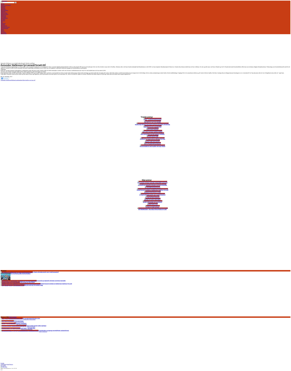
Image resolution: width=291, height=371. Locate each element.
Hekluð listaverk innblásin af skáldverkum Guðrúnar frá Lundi (152, 190)
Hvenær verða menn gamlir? (152, 141)
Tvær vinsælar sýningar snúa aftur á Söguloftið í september (152, 182)
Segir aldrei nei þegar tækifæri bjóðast (152, 132)
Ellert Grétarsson (43, 331)
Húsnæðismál (4, 18)
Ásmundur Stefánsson (6, 80)
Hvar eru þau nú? (31, 80)
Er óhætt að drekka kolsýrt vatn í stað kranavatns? (152, 195)
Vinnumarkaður (4, 10)
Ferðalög (3, 24)
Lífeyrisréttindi (4, 28)
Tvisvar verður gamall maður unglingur (36, 325)
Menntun (3, 21)
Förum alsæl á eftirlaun (152, 129)
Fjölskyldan (3, 17)
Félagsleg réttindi (5, 27)
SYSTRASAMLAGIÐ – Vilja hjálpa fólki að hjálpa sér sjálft (152, 209)
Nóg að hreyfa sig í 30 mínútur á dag (33, 285)
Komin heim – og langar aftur (27, 328)
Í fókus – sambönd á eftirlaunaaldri (152, 119)
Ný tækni (3, 19)
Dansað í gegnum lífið (152, 136)
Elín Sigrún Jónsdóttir (21, 324)
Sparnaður (3, 9)
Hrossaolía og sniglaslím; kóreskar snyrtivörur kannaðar (152, 185)
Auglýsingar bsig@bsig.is (7, 364)
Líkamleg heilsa (4, 14)
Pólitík (2, 30)
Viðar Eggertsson (31, 326)
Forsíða (2, 4)
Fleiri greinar (13, 317)
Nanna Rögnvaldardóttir (26, 329)
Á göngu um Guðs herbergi (152, 207)
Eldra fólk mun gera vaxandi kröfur (152, 127)
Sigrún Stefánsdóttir (19, 322)
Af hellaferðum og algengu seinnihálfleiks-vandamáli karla (53, 330)
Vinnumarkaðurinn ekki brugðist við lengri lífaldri (152, 146)
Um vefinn (3, 32)
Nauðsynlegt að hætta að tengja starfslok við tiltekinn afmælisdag (152, 124)
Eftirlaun (3, 8)
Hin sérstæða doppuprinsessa (152, 187)
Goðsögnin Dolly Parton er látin (152, 192)
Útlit (2, 22)
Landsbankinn (18, 80)
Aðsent (2, 31)
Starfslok (3, 6)
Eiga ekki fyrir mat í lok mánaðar (152, 122)
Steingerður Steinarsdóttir (29, 319)
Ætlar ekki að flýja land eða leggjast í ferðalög (152, 134)
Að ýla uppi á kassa (18, 321)
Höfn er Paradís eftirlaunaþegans (152, 144)
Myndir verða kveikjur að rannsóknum (152, 202)
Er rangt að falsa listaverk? (152, 197)
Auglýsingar (4, 33)
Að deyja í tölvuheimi (21, 323)
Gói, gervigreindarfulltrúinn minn (31, 318)
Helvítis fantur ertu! (152, 204)
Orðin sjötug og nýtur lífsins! (27, 282)
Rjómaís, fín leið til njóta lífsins (152, 199)
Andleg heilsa (4, 13)
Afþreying (24, 80)
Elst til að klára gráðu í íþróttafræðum (20, 273)
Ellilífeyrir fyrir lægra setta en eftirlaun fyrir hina (152, 139)
